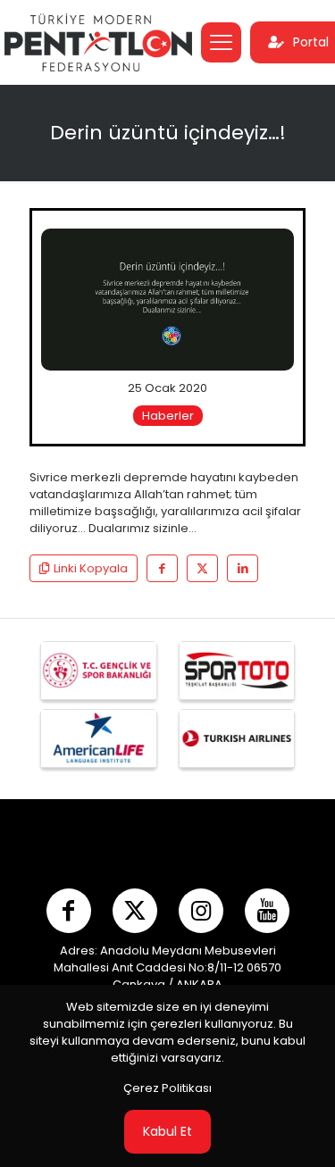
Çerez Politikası (167, 1087)
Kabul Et (167, 1131)
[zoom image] (273, 249)
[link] (167, 300)
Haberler (168, 415)
